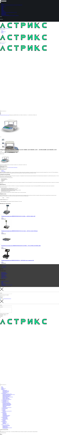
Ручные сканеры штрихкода (6, 402)
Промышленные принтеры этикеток (7, 395)
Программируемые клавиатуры (6, 415)
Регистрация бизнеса (5, 428)
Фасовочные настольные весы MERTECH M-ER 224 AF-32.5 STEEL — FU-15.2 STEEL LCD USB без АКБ (21, 245)
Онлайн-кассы (3, 275)
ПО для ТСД (4, 409)
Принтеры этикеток (3, 393)
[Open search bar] (0, 110)
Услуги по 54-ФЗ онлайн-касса (6, 425)
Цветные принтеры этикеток (6, 396)
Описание (2, 170)
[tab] (30, 170)
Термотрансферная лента (6, 401)
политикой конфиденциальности (7, 298)
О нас (2, 30)
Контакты (2, 284)
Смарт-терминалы (5, 390)
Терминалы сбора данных (4, 277)
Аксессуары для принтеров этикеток (7, 399)
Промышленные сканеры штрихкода (7, 404)
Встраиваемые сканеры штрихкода (7, 403)
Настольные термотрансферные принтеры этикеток (9, 394)
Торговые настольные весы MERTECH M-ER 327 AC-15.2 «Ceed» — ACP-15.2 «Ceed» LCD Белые (19, 230)
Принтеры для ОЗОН (5, 397)
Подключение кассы (5, 426)
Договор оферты (3, 285)
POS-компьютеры (5, 414)
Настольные (4, 420)
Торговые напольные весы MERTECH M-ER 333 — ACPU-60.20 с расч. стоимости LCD (17, 260)
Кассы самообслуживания (6, 391)
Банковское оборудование (4, 273)
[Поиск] (0, 42)
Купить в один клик (4, 248)
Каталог (2, 282)
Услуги (2, 32)
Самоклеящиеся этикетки (6, 400)
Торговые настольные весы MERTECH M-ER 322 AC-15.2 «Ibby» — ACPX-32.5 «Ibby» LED (18, 216)
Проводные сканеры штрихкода (6, 405)
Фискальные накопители (6, 392)
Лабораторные (15, 167)
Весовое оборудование (11, 167)
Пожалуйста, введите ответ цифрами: (4, 313)
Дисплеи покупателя (5, 416)
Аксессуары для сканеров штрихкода (7, 407)
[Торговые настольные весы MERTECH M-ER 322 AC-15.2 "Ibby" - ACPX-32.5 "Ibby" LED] (6, 214)
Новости (2, 281)
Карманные (4, 422)
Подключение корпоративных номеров (7, 427)
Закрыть (1, 434)
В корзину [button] (2, 218)
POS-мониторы (4, 413)
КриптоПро (4, 410)
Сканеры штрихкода (3, 276)
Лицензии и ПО (3, 274)
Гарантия (2, 387)
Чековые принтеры (3, 278)
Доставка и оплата (3, 31)
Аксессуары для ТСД (5, 408)
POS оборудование (3, 272)
